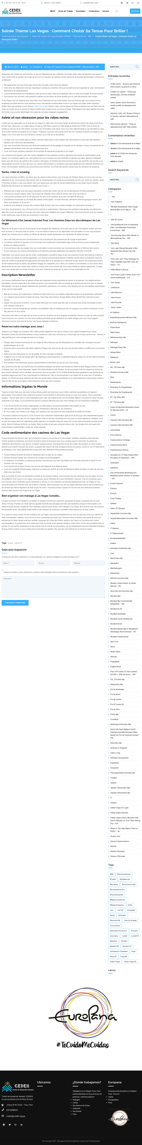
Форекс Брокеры (117, 851)
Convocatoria (115, 926)
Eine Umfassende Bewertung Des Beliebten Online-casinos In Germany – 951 (124, 476)
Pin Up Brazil (115, 694)
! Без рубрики (116, 202)
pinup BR (124, 957)
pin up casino (115, 699)
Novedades (81, 11)
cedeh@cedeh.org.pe (90, 3)
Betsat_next (115, 362)
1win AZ (120, 910)
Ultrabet (113, 803)
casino (113, 415)
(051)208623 (8, 1110)
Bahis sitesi (115, 332)
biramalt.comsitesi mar (119, 372)
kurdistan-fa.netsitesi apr (120, 548)
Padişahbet (114, 662)
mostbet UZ (127, 946)
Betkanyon (114, 357)
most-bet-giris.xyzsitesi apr (121, 591)
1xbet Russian (115, 302)
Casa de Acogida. (130, 920)
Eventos (113, 488)
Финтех (113, 846)
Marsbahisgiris (116, 568)
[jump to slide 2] (71, 1054)
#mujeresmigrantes (117, 905)
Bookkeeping (115, 382)
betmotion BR (115, 920)
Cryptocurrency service (119, 450)
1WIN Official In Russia (119, 270)
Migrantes (113, 941)
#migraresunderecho (117, 900)
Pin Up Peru (115, 709)
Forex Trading (115, 498)
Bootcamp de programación (121, 392)
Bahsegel (114, 342)
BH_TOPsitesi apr (117, 367)
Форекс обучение (117, 856)
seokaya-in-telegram (118, 748)
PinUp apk (114, 714)
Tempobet (114, 768)
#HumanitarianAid (116, 895)
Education (114, 468)
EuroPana (135, 11)
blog (112, 377)
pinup (133, 951)
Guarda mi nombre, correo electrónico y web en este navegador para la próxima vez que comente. (41, 572)
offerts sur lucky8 (41, 106)
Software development (119, 758)
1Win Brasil (114, 243)
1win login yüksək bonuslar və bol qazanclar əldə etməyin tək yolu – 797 (123, 251)
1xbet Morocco (116, 292)
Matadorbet (114, 573)
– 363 (112, 197)
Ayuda (112, 915)
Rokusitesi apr (116, 743)
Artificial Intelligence (118, 322)
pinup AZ (113, 957)
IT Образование (116, 533)
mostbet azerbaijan (118, 614)
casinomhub (115, 430)
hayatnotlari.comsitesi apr (120, 513)
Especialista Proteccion (118, 931)
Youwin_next (115, 836)
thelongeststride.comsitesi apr (122, 773)
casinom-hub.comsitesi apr (121, 420)
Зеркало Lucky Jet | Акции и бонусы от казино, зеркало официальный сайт (125, 116)
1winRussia (114, 287)
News (112, 647)
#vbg (130, 905)
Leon (112, 553)
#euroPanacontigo (129, 884)
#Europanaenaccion (117, 890)
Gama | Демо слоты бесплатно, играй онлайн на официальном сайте (123, 105)
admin (25, 67)
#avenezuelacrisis (124, 874)
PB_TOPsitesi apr (117, 679)
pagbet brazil (115, 667)
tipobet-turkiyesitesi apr (120, 793)
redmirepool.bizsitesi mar (120, 724)
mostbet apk (115, 596)
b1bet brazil (115, 327)
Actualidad (131, 910)
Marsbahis (114, 563)
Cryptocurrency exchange (120, 440)
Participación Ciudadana (118, 951)
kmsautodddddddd (117, 538)
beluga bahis (115, 352)
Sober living (115, 753)
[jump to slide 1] (69, 1054)
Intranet (106, 11)
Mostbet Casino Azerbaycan (121, 619)
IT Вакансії (114, 528)
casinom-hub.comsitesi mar (121, 425)
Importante (114, 936)
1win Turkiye (115, 282)
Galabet (113, 503)
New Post (114, 642)
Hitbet (112, 523)
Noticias (113, 657)
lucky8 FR (18, 543)
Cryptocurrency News (118, 445)
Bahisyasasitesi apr (118, 337)
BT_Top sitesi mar (117, 397)
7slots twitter (115, 307)
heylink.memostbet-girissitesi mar (124, 518)
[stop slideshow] (73, 1054)
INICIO (52, 11)
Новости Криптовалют (119, 841)
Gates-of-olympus (117, 508)
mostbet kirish (116, 624)
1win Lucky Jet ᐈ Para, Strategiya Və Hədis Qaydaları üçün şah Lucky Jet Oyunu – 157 (124, 262)
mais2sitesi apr (116, 558)
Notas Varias (115, 652)
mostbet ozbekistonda (119, 637)
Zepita (120, 161)
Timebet (113, 778)
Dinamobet (114, 463)
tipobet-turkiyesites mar (120, 788)
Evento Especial (116, 483)
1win (111, 910)
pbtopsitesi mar (116, 684)
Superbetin (114, 763)
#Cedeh (113, 879)
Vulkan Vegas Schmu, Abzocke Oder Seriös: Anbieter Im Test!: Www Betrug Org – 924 (125, 821)
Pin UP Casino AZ (117, 704)
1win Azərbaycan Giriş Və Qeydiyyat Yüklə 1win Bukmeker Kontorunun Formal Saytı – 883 (124, 227)
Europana (134, 931)
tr (111, 798)
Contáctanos (94, 11)
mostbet (124, 941)
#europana (114, 884)
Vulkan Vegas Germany (119, 813)
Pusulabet (114, 719)
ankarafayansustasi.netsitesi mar (123, 317)
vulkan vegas (115, 962)
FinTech (113, 493)
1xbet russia (115, 297)
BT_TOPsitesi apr (117, 402)
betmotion (122, 915)
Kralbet (113, 543)
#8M (111, 874)
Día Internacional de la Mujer (129, 143)
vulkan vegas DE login (119, 808)
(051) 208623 (56, 3)
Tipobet (113, 783)
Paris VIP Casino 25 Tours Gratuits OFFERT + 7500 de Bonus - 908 (73, 67)
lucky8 (10, 543)
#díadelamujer (125, 879)
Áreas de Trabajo (65, 11)
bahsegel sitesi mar (118, 347)
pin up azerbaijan (117, 689)
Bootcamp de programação (121, 387)
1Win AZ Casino (116, 220)
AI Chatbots (114, 312)
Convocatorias (115, 435)
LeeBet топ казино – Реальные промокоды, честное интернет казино (123, 95)
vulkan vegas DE (130, 962)
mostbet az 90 (116, 609)
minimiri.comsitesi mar (119, 578)
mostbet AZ (114, 946)
